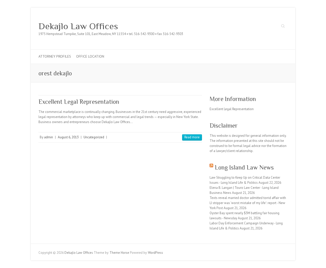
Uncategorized (94, 137)
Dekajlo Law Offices (78, 26)
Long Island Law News (244, 167)
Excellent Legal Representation (78, 101)
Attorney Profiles (54, 56)
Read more (192, 137)
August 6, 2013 (68, 137)
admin (48, 137)
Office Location (90, 56)
